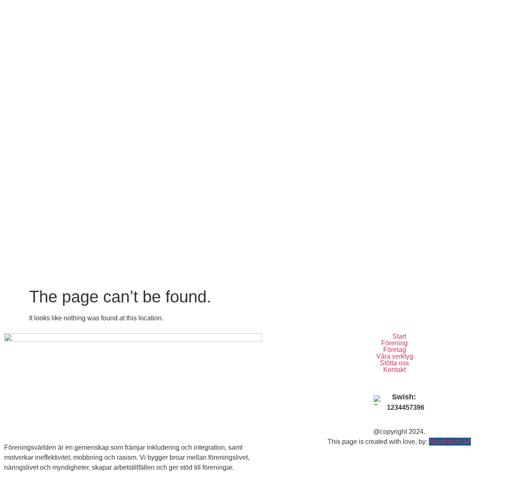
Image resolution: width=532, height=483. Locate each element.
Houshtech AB (450, 442)
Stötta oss (394, 363)
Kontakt (394, 370)
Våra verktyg (394, 356)
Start (399, 336)
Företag (394, 350)
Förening (394, 343)
